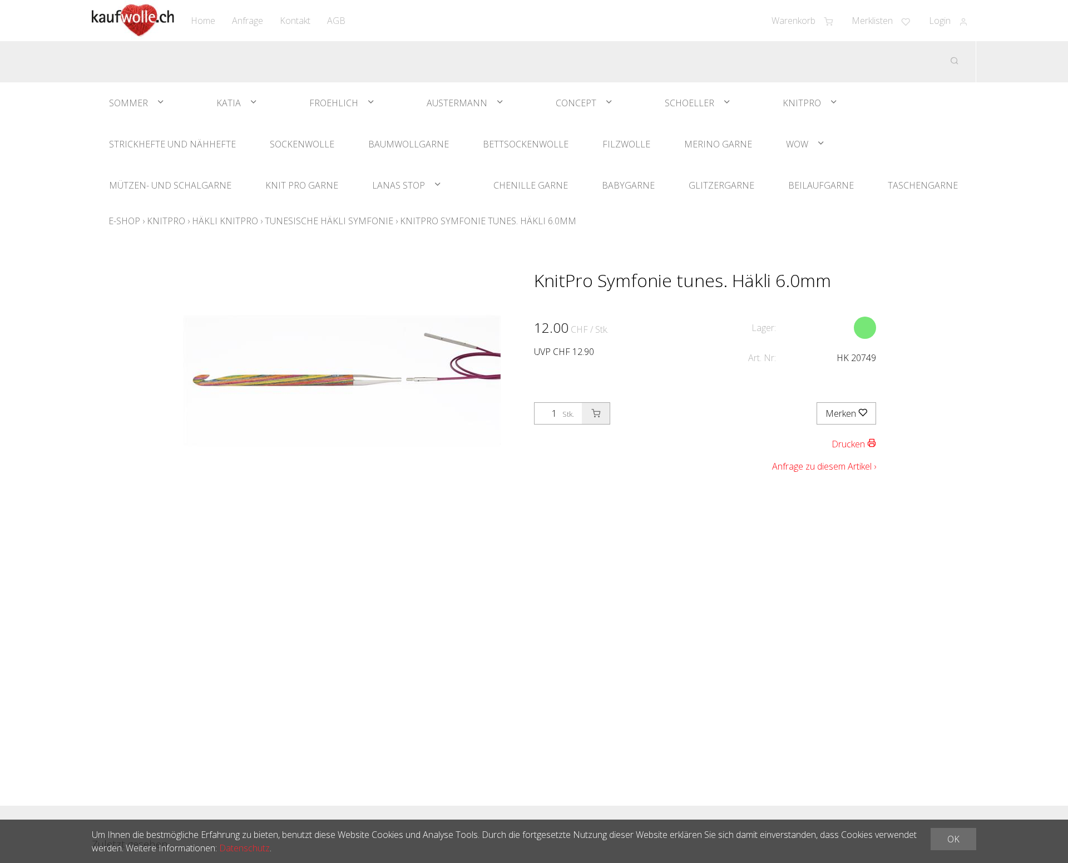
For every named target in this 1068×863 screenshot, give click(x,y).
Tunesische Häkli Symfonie (329, 221)
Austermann (457, 103)
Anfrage (247, 20)
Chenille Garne (530, 185)
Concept (576, 103)
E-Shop (124, 221)
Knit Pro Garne (301, 185)
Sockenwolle (302, 144)
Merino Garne (718, 144)
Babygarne (628, 185)
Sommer (128, 103)
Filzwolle (626, 144)
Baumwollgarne (408, 144)
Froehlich (333, 103)
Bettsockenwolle (525, 144)
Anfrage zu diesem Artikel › (824, 466)
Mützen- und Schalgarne (170, 185)
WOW (797, 144)
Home (203, 20)
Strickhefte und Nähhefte (172, 144)
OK (953, 839)
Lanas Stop (398, 185)
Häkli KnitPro (225, 221)
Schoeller (689, 103)
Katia (228, 103)
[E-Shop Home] (133, 20)
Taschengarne (923, 185)
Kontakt (295, 20)
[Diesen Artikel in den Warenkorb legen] (596, 413)
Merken (841, 413)
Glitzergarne (721, 185)
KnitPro (802, 103)
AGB (336, 20)
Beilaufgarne (821, 185)
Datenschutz (244, 848)
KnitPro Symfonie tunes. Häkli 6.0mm (488, 221)
